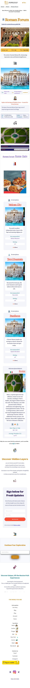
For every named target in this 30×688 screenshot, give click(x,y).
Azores (13, 640)
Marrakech (13, 646)
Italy (24, 156)
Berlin (13, 625)
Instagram (15, 659)
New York (13, 637)
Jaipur (13, 643)
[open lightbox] (14, 216)
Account (15, 616)
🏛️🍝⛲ (15, 424)
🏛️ (9, 200)
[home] (10, 2)
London (13, 628)
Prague (13, 631)
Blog (15, 610)
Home (2, 6)
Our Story (15, 607)
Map (15, 613)
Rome (7, 6)
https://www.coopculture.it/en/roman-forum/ (10, 149)
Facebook (15, 656)
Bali (13, 634)
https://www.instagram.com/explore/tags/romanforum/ (19, 146)
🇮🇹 (11, 372)
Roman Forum (14, 6)
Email (15, 653)
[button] (24, 3)
